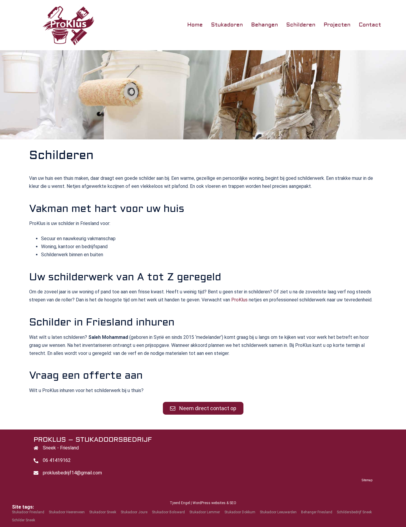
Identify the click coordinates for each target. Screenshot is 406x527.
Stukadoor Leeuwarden (278, 512)
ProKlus (239, 300)
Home (195, 24)
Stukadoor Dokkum (239, 512)
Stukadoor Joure (134, 512)
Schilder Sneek (23, 520)
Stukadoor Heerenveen (67, 512)
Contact (370, 24)
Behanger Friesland (316, 512)
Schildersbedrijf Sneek (354, 512)
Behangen (264, 24)
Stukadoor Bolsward (168, 512)
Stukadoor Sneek (102, 512)
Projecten (337, 24)
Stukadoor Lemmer (204, 512)
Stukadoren (227, 24)
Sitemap (367, 480)
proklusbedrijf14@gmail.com (72, 473)
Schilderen (300, 24)
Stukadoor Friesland (28, 512)
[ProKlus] (53, 25)
